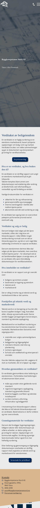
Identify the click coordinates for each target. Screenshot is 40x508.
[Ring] (33, 4)
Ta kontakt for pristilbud (20, 460)
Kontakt (5, 477)
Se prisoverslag (20, 159)
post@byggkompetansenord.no (17, 490)
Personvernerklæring (13, 493)
